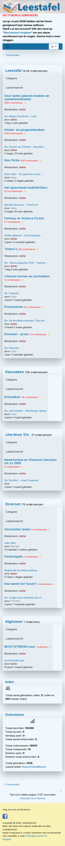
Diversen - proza (16, 334)
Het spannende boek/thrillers (25, 187)
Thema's (10, 249)
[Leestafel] (31, 6)
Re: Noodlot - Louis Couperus (21, 480)
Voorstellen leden (17, 529)
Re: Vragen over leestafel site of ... (24, 597)
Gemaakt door (28, 798)
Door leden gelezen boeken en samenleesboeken (26, 97)
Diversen (13, 504)
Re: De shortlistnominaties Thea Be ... (25, 320)
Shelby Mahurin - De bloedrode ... (23, 235)
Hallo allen (10, 542)
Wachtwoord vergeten (17, 32)
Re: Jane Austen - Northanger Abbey (25, 410)
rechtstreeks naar (14, 660)
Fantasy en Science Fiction (24, 218)
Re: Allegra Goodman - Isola (20, 116)
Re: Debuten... (12, 348)
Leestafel (13, 70)
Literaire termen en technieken (27, 276)
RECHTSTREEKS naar (19, 646)
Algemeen (14, 622)
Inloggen (7, 839)
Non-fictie (11, 160)
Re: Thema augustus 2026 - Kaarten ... (26, 262)
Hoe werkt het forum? (20, 584)
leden (9, 682)
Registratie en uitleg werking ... (21, 570)
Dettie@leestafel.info (36, 835)
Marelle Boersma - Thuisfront (21, 204)
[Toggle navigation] (7, 46)
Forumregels (13, 556)
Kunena (41, 798)
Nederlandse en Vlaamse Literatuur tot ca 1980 (30, 461)
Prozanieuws (13, 306)
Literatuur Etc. (17, 434)
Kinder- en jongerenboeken (24, 130)
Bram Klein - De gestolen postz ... (23, 174)
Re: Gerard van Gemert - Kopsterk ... (25, 146)
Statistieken (14, 715)
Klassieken (14, 372)
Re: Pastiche (11, 293)
